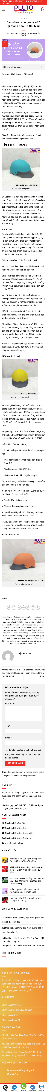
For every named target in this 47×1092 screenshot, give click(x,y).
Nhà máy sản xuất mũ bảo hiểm (15, 630)
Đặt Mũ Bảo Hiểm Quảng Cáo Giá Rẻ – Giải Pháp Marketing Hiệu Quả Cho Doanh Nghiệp (27, 881)
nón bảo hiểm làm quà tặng (17, 633)
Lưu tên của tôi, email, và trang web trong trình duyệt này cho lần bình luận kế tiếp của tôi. (23, 754)
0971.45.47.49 (29, 805)
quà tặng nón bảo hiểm (16, 638)
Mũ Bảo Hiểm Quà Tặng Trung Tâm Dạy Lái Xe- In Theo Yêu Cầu (25, 859)
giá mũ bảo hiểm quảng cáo (21, 622)
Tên (7, 726)
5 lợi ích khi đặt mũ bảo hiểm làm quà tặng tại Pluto (34, 673)
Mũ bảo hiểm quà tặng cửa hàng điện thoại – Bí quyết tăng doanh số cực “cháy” (26, 870)
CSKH (5, 1090)
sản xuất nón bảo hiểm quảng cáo (19, 641)
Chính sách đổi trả (10, 1015)
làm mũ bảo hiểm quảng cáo (34, 625)
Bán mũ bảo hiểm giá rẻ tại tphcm (18, 619)
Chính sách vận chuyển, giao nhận (17, 1010)
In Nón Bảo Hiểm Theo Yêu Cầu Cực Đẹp (25, 945)
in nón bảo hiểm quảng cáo (12, 625)
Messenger (32, 1090)
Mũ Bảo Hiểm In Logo (35, 627)
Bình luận (10, 703)
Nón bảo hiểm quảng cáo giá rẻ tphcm (20, 636)
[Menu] (3, 9)
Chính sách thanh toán (12, 1005)
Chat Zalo (14, 1090)
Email (8, 738)
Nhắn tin (41, 1090)
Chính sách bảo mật (11, 1020)
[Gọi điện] (23, 1086)
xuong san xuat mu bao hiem (25, 644)
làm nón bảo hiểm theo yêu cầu (15, 627)
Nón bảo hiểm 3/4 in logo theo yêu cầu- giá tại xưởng (25, 899)
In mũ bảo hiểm (38, 622)
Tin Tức (23, 19)
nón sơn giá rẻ (18, 247)
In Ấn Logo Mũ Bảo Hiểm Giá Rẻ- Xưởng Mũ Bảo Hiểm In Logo (25, 890)
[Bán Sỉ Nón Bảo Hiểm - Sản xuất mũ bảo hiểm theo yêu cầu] (23, 9)
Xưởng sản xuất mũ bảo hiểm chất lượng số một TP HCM (12, 673)
